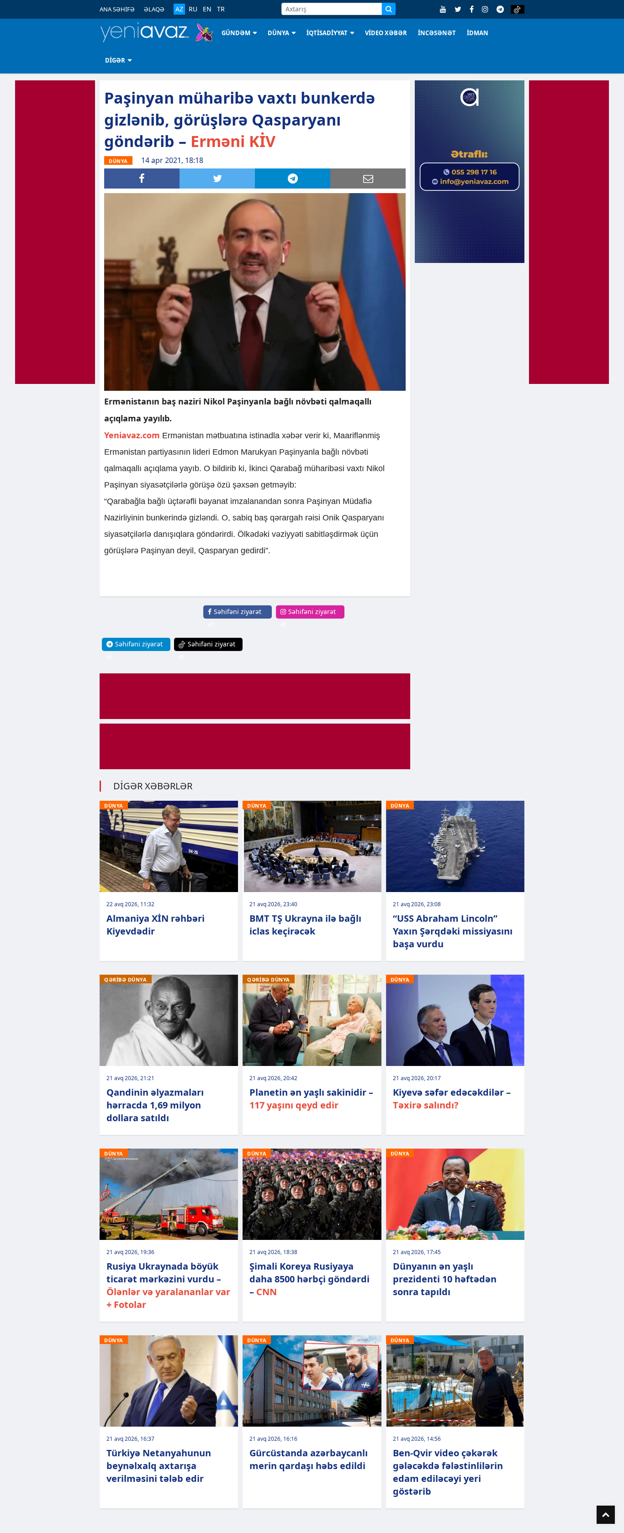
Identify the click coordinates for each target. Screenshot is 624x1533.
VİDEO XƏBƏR (386, 33)
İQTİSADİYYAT (327, 33)
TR (221, 9)
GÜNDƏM (236, 33)
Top (606, 1515)
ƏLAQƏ (154, 9)
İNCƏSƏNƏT (437, 33)
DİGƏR (115, 60)
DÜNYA (278, 33)
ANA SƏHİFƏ (117, 9)
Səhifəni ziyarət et (234, 618)
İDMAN (477, 33)
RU (193, 9)
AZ (179, 9)
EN (207, 9)
